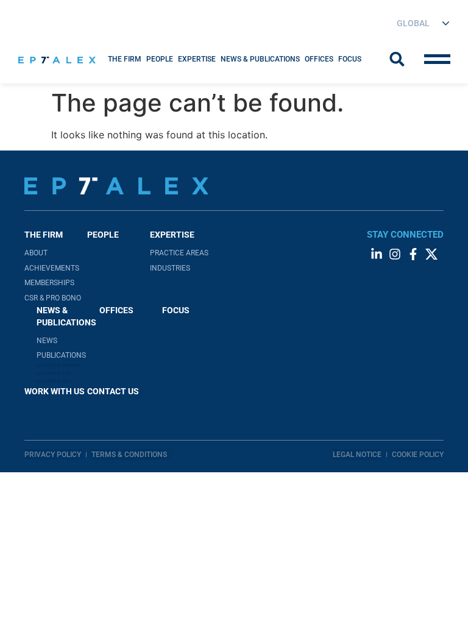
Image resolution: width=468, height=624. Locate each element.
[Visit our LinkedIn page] (376, 254)
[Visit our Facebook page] (413, 254)
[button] (124, 59)
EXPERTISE (197, 59)
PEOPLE (103, 234)
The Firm (124, 59)
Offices (319, 59)
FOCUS (176, 310)
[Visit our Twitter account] (431, 254)
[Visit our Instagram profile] (395, 254)
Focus (349, 59)
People (159, 59)
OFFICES (116, 310)
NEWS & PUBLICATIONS (260, 59)
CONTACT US (113, 391)
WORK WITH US (54, 391)
